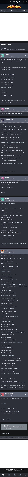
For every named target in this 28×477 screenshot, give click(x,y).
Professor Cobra (9, 119)
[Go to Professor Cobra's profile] (2, 120)
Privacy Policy (22, 469)
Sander (7, 108)
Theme (15, 469)
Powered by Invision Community (14, 470)
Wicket (4, 48)
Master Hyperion (9, 251)
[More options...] (25, 55)
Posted (9, 56)
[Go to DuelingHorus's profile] (2, 394)
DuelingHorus (9, 393)
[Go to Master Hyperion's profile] (2, 251)
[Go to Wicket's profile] (2, 55)
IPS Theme (5, 469)
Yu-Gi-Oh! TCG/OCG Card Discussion (16, 49)
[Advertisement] (14, 27)
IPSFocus (11, 469)
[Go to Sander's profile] (2, 109)
